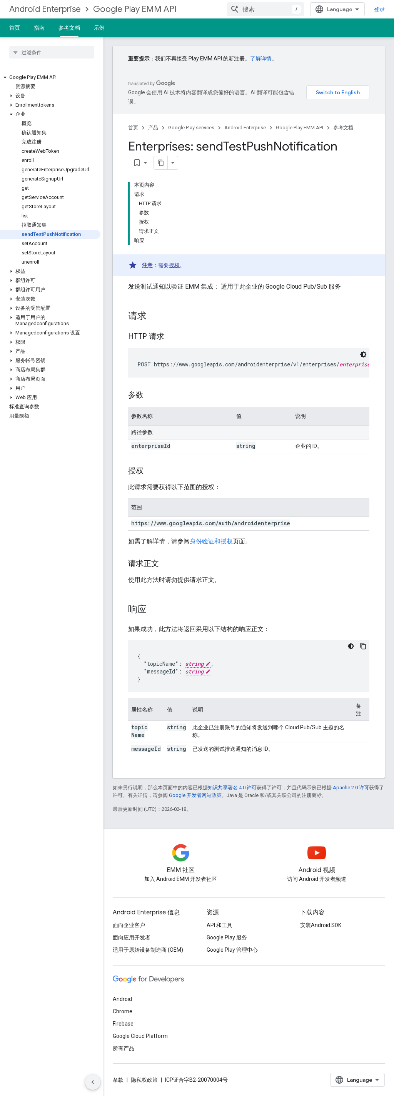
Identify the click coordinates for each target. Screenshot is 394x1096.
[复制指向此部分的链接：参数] (151, 395)
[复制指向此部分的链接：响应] (154, 610)
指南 (39, 27)
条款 (118, 1080)
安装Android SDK (320, 925)
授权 (174, 265)
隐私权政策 (144, 1080)
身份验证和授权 (211, 541)
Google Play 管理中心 (232, 950)
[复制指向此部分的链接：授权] (151, 471)
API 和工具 (219, 925)
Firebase (123, 1024)
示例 (99, 27)
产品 (153, 127)
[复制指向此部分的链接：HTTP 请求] (172, 337)
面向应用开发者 (131, 937)
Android (122, 999)
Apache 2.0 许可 (351, 787)
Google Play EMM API (135, 9)
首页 (14, 27)
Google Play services (191, 127)
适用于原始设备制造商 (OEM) (148, 950)
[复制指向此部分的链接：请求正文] (166, 564)
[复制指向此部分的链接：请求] (154, 316)
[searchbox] (51, 52)
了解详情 (261, 58)
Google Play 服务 (227, 937)
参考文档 (69, 27)
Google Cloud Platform (140, 1036)
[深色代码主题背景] (363, 354)
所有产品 (123, 1048)
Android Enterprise (45, 9)
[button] (50, 77)
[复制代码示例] (363, 646)
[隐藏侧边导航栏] (92, 1082)
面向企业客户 (129, 925)
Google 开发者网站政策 (195, 795)
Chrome (122, 1011)
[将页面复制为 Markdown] (161, 162)
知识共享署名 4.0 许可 (232, 787)
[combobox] (265, 9)
